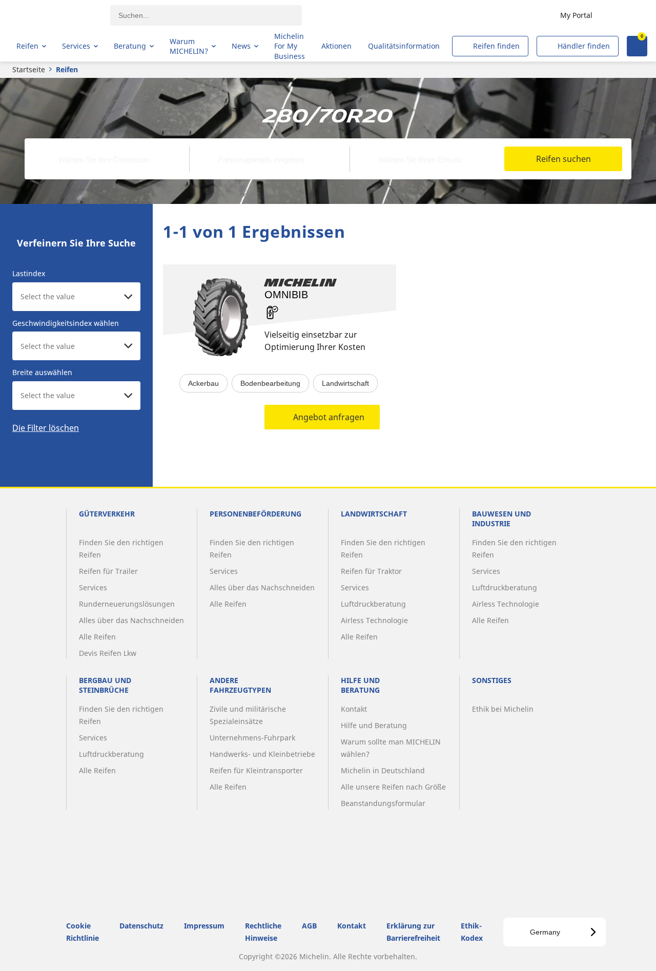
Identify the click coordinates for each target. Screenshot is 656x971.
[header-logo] (56, 15)
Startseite (28, 69)
